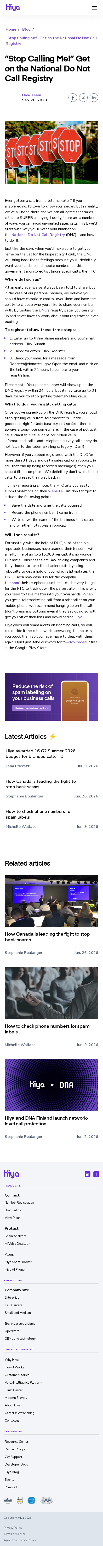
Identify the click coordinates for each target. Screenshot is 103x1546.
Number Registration (19, 1203)
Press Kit (11, 1487)
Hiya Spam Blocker (18, 1262)
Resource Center (16, 1442)
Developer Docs (16, 1464)
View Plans (13, 1218)
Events (9, 1480)
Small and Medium (18, 1313)
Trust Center (14, 1390)
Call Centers (13, 1305)
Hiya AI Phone (14, 1270)
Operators (12, 1331)
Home (11, 29)
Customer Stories (17, 1375)
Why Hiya (12, 1360)
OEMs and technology (20, 1339)
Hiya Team (31, 95)
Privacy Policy (13, 1528)
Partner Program (16, 1449)
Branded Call (14, 1210)
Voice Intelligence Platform (23, 1383)
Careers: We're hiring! (20, 1413)
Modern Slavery (16, 1398)
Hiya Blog (12, 1472)
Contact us (12, 1421)
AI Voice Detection (17, 1244)
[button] (94, 7)
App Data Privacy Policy (20, 1540)
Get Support (13, 1457)
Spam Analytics (16, 1236)
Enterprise (12, 1298)
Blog (26, 29)
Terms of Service (14, 1534)
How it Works (14, 1367)
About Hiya (13, 1405)
